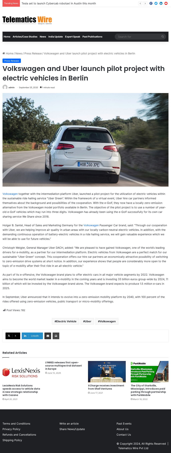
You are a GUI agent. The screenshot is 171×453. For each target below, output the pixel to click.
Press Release (33, 53)
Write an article (69, 423)
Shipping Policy (12, 440)
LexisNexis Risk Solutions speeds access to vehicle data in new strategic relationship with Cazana (21, 390)
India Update (55, 36)
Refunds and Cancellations (19, 434)
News (43, 36)
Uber (88, 321)
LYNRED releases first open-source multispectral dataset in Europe (63, 365)
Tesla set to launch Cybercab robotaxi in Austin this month (59, 3)
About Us (122, 429)
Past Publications (92, 36)
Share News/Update (72, 429)
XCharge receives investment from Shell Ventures (106, 387)
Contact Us (124, 434)
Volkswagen (10, 193)
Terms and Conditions (16, 423)
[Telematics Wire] (27, 19)
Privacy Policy (11, 429)
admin (12, 87)
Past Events (124, 423)
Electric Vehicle (66, 321)
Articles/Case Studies (25, 36)
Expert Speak (72, 36)
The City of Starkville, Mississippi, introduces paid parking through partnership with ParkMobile (148, 390)
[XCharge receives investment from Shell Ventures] (107, 371)
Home (7, 36)
